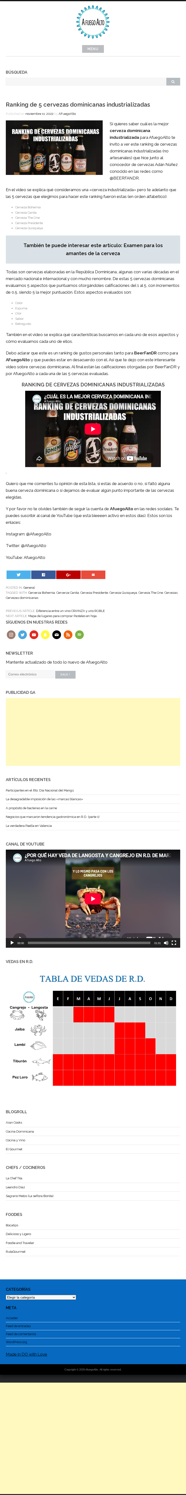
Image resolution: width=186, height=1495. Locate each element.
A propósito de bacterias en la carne (31, 808)
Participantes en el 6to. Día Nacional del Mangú (40, 790)
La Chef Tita (14, 1178)
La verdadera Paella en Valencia (29, 826)
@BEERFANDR (124, 178)
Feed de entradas (18, 1326)
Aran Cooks (14, 1122)
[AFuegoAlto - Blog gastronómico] (93, 41)
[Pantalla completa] (173, 942)
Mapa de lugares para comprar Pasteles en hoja (62, 616)
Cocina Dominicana (20, 1131)
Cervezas (171, 593)
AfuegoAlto (34, 557)
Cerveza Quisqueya (123, 593)
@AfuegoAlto (38, 534)
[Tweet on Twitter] (19, 575)
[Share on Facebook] (43, 575)
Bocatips (12, 1225)
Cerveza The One (151, 593)
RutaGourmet (15, 1251)
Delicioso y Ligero (18, 1234)
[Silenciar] (166, 942)
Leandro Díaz (15, 1187)
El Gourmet (14, 1149)
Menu (93, 49)
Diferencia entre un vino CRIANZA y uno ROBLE (70, 611)
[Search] (173, 82)
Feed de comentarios (21, 1334)
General (29, 587)
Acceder (12, 1318)
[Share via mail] (93, 575)
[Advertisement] (93, 732)
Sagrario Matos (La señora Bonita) (30, 1196)
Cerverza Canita (67, 593)
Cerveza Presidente (94, 593)
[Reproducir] (12, 942)
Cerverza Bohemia (41, 593)
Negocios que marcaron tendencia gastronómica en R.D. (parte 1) (53, 817)
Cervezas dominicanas (22, 598)
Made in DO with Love (26, 1354)
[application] (93, 899)
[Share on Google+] (68, 575)
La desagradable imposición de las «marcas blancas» (44, 799)
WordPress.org (16, 1342)
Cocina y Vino (15, 1140)
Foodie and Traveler (20, 1243)
